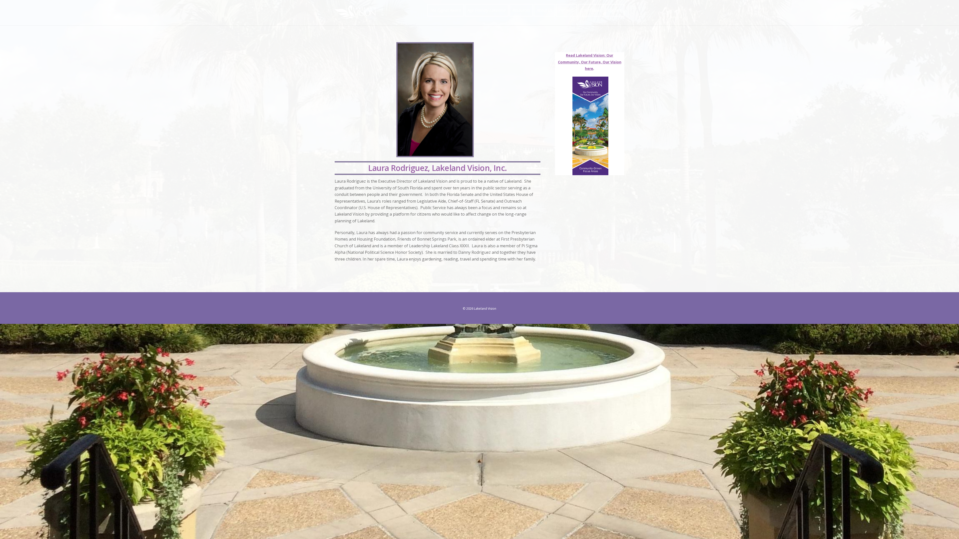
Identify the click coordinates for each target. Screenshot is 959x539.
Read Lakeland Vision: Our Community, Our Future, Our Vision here (589, 62)
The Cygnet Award (445, 10)
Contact (614, 10)
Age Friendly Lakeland (486, 10)
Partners (566, 10)
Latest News (591, 10)
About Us (544, 10)
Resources (521, 10)
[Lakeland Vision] (355, 15)
